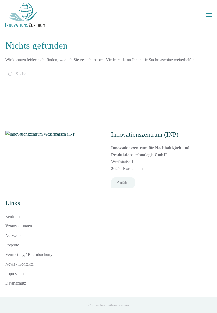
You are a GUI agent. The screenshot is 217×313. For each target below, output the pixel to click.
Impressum (14, 273)
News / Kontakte (19, 264)
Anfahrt (123, 182)
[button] (209, 14)
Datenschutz (15, 283)
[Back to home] (25, 15)
